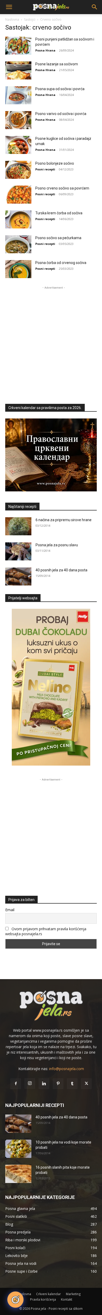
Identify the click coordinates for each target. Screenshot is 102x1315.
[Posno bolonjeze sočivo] (18, 170)
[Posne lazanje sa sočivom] (18, 70)
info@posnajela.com (66, 1068)
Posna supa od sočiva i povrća (59, 89)
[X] (86, 1083)
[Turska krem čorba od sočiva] (18, 219)
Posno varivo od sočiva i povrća (60, 114)
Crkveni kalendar (48, 1294)
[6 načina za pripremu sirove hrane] (18, 526)
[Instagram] (30, 1083)
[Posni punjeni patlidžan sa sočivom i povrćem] (18, 46)
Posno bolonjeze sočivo (54, 163)
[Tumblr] (72, 1083)
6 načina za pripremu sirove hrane (64, 520)
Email (9, 909)
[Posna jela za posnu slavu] (18, 551)
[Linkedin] (44, 1083)
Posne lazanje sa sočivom (56, 64)
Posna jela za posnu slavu (57, 545)
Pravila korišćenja (43, 1299)
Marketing (73, 1294)
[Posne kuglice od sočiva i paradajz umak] (18, 145)
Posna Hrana (45, 50)
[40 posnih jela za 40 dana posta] (18, 576)
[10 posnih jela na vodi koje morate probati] (18, 1149)
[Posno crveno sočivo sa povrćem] (18, 195)
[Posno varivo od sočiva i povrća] (18, 120)
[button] (9, 7)
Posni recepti (45, 169)
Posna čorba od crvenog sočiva (60, 263)
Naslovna (12, 19)
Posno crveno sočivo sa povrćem (62, 188)
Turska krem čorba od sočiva (58, 213)
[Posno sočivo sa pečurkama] (18, 244)
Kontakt (66, 1299)
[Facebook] (15, 1083)
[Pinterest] (58, 1083)
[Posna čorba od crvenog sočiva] (18, 269)
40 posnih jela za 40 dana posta (61, 570)
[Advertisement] (51, 341)
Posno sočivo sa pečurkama (58, 238)
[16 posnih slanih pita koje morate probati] (18, 1174)
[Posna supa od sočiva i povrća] (18, 95)
